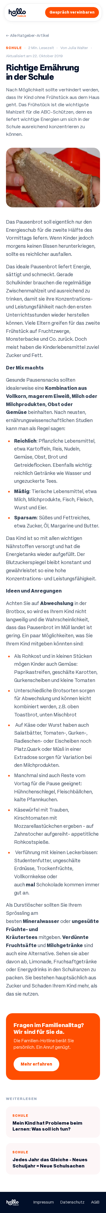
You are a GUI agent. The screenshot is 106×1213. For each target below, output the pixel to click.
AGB (95, 1202)
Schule (14, 48)
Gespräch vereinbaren (72, 12)
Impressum (43, 1202)
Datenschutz (72, 1202)
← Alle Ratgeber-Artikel (27, 35)
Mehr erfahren (36, 1064)
